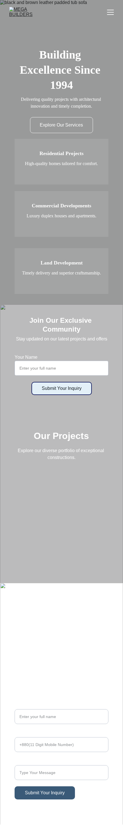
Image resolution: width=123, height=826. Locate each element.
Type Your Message (35, 761)
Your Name (26, 357)
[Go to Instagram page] (56, 630)
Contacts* (24, 733)
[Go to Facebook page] (18, 630)
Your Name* (27, 705)
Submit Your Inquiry (62, 388)
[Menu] (110, 12)
